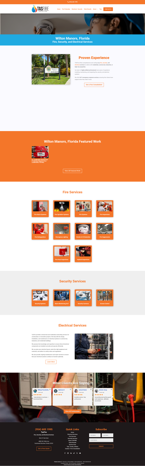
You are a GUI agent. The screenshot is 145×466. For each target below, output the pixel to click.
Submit (101, 446)
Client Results (87, 9)
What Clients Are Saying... (72, 383)
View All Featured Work (72, 171)
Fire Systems (83, 214)
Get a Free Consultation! (94, 85)
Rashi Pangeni (62, 390)
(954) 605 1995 (43, 429)
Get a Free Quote (44, 448)
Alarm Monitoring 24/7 (62, 303)
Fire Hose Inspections (61, 259)
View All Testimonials (72, 411)
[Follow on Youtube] (80, 453)
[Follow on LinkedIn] (71, 453)
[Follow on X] (77, 453)
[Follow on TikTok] (74, 453)
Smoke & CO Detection (83, 237)
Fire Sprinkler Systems (62, 214)
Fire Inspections (105, 214)
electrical (77, 65)
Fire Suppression (105, 237)
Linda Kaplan (82, 390)
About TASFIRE (72, 440)
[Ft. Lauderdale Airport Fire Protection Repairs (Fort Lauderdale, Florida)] (40, 152)
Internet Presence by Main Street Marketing (72, 464)
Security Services (72, 438)
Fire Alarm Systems (40, 214)
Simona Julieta (42, 390)
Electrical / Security (77, 9)
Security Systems (40, 303)
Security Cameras (83, 303)
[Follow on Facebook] (65, 453)
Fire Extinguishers (40, 237)
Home (58, 9)
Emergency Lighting (62, 237)
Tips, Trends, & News (72, 446)
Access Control (104, 303)
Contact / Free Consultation (72, 448)
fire (101, 62)
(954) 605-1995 (73, 2)
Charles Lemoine (103, 390)
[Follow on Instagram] (68, 453)
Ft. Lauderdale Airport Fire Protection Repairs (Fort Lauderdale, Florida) (40, 161)
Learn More (51, 362)
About (94, 9)
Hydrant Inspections (83, 259)
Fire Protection (66, 9)
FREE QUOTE (108, 9)
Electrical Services (72, 434)
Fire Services (72, 436)
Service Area (72, 444)
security (105, 62)
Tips (100, 9)
